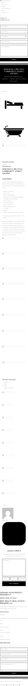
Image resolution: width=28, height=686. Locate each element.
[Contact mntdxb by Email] (14, 545)
